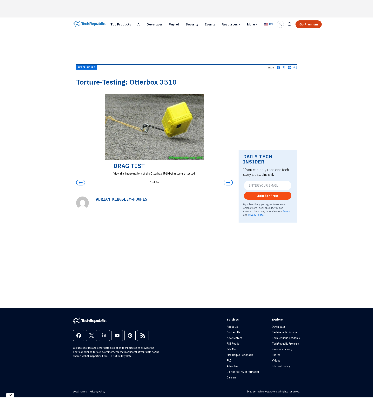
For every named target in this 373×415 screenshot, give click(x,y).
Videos (276, 360)
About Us (232, 327)
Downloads (279, 327)
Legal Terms (80, 391)
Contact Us (233, 332)
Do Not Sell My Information (243, 372)
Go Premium (308, 24)
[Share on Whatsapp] (295, 67)
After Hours (86, 67)
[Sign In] (280, 24)
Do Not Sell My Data (120, 356)
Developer (155, 24)
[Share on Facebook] (278, 67)
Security (192, 24)
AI (138, 24)
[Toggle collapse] (10, 395)
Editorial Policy (281, 366)
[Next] (228, 182)
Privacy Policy (255, 214)
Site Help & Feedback (240, 355)
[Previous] (80, 182)
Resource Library (282, 349)
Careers (231, 377)
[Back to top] (365, 403)
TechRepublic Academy (286, 338)
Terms (286, 211)
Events (210, 24)
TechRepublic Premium (285, 343)
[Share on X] (284, 67)
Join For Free (267, 196)
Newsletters (234, 338)
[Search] (289, 24)
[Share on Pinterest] (289, 67)
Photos (276, 355)
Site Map (232, 349)
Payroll (174, 24)
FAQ (229, 360)
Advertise (233, 366)
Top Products (120, 24)
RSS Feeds (233, 343)
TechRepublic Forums (284, 332)
